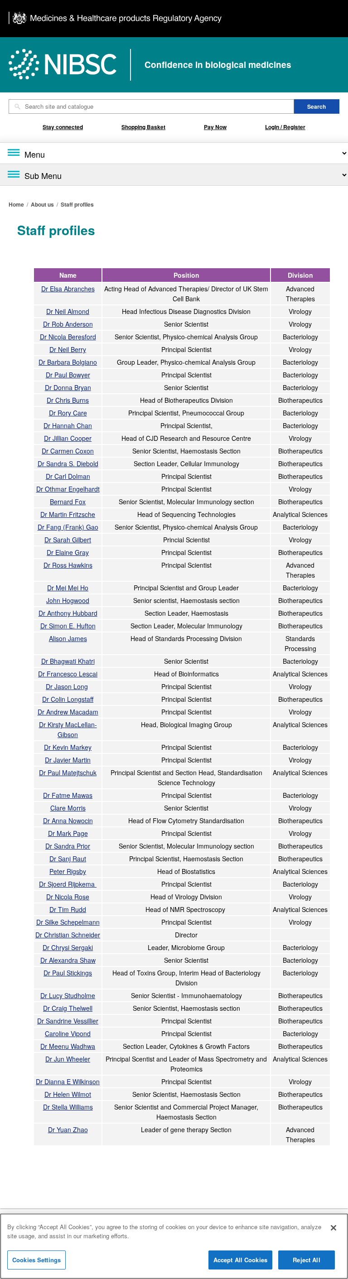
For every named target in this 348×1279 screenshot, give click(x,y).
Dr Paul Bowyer (68, 374)
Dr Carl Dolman (68, 476)
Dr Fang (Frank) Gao (68, 526)
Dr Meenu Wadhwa (67, 1046)
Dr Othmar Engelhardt (68, 488)
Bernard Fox (68, 501)
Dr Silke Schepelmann (68, 922)
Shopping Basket (143, 127)
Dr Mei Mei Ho (67, 587)
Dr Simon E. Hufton (68, 625)
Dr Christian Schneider (67, 934)
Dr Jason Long (67, 686)
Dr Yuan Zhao (68, 1129)
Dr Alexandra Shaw (68, 960)
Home (16, 204)
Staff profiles (77, 204)
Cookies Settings (36, 1259)
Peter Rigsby (67, 871)
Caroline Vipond (68, 1033)
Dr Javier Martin (68, 759)
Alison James (68, 638)
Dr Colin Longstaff (67, 699)
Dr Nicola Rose (67, 896)
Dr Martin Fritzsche (67, 514)
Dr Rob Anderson (68, 323)
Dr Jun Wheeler (67, 1058)
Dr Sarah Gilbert (67, 539)
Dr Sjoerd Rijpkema (68, 883)
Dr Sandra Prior (67, 845)
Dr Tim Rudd (67, 909)
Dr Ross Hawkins (68, 565)
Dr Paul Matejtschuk (68, 772)
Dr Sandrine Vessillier (67, 1020)
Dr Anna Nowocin (68, 820)
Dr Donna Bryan (68, 387)
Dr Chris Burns (68, 400)
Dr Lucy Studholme (67, 995)
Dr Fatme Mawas (67, 795)
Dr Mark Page (68, 833)
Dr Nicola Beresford (68, 336)
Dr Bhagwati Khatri (68, 661)
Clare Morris (68, 807)
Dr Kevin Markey (68, 747)
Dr (67, 673)
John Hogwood (67, 600)
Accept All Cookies (240, 1259)
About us (42, 204)
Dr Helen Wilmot (67, 1094)
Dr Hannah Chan (68, 425)
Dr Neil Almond (67, 311)
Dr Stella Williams (68, 1106)
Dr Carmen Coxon (68, 450)
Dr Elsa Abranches (68, 288)
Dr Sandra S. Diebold (68, 463)
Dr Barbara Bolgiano (68, 362)
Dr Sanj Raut (67, 858)
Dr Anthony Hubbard (68, 613)
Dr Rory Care (68, 412)
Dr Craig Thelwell (67, 1008)
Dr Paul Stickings (68, 972)
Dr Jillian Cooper (68, 438)
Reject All (306, 1259)
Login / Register (285, 127)
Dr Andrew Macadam (68, 711)
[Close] (333, 1228)
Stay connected (63, 127)
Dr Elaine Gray (68, 552)
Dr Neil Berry (67, 349)
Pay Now (215, 127)
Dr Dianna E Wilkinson (68, 1081)
